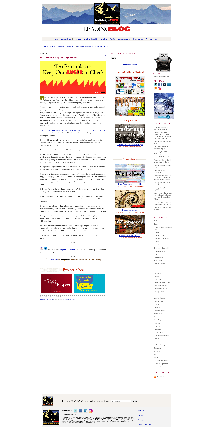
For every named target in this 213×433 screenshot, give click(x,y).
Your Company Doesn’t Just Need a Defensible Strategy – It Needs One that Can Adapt (163, 196)
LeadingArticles (124, 39)
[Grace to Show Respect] (56, 292)
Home (55, 39)
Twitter (72, 249)
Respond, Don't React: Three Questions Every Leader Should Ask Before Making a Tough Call (162, 135)
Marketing (157, 317)
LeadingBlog (66, 39)
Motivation (157, 323)
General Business (160, 264)
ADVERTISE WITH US (129, 65)
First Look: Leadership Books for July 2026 (161, 148)
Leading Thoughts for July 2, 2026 (163, 142)
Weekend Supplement (161, 364)
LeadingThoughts (91, 39)
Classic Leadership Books (129, 235)
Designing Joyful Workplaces (159, 171)
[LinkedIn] (169, 86)
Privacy (140, 420)
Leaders (156, 276)
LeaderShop (138, 39)
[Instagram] (160, 90)
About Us (141, 410)
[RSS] (156, 90)
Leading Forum (159, 292)
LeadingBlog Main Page (66, 46)
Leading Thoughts (160, 298)
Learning (157, 307)
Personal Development (69, 299)
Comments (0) (49, 299)
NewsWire (157, 329)
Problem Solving (159, 345)
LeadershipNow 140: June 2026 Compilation (162, 153)
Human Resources (160, 270)
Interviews (157, 273)
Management (158, 314)
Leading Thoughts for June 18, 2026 (162, 184)
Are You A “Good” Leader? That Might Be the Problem (162, 203)
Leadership (157, 279)
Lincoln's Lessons (160, 310)
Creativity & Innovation (161, 238)
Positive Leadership (160, 342)
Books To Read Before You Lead (163, 228)
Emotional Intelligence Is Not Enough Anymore (162, 128)
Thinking (157, 351)
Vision (156, 357)
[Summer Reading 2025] (129, 115)
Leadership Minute (129, 209)
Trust (155, 354)
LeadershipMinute (108, 39)
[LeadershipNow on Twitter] (45, 249)
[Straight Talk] (89, 292)
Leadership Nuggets (160, 285)
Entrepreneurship (159, 251)
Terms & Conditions (145, 424)
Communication (159, 235)
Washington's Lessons (161, 360)
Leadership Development (162, 282)
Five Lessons (158, 257)
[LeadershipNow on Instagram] (41, 249)
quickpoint (157, 367)
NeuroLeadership (159, 326)
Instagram (62, 249)
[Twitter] (156, 86)
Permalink (42, 299)
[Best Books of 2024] (129, 94)
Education (157, 245)
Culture (156, 242)
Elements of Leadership (161, 248)
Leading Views (158, 301)
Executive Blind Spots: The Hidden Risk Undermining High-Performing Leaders (163, 177)
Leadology (157, 304)
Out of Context (159, 332)
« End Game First (48, 46)
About (157, 39)
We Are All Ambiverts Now (162, 157)
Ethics (156, 254)
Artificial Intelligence (160, 221)
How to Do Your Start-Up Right (130, 144)
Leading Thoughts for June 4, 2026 (162, 208)
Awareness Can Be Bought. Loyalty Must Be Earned (163, 161)
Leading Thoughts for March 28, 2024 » (92, 46)
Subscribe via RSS (162, 376)
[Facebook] (160, 86)
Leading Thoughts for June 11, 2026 (162, 189)
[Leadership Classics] (130, 233)
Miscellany (157, 320)
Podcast (77, 39)
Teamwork (157, 348)
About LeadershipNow (161, 76)
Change (156, 232)
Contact (149, 39)
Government (158, 267)
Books (156, 224)
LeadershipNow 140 (160, 288)
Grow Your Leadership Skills (130, 184)
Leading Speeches (160, 295)
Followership (158, 260)
